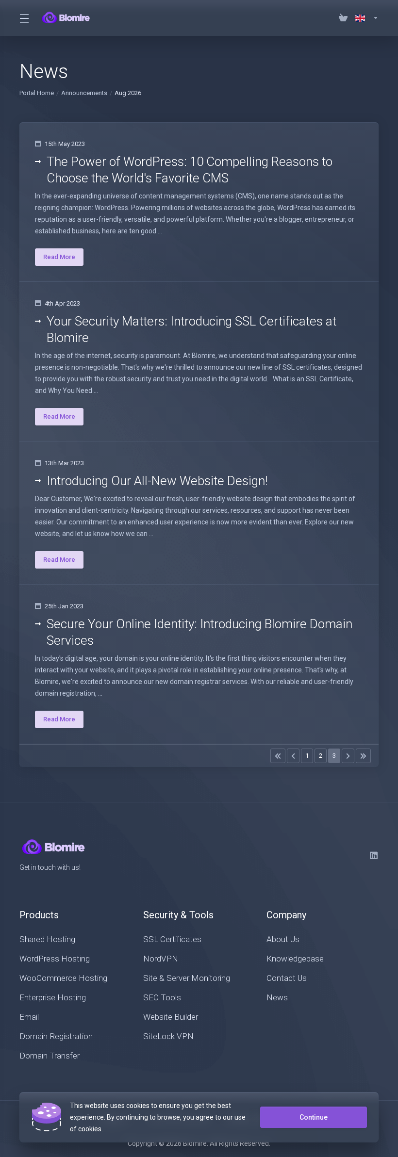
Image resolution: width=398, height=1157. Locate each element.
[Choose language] (365, 18)
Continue (313, 1117)
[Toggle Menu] (24, 18)
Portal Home (36, 93)
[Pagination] (277, 756)
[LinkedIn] (374, 855)
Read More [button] (59, 257)
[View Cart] (343, 18)
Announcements (84, 93)
